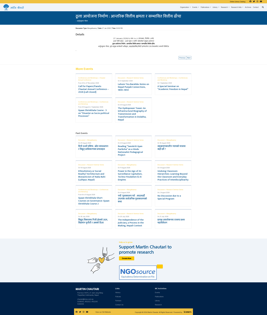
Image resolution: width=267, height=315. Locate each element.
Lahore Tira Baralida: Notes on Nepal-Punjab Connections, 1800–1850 (133, 87)
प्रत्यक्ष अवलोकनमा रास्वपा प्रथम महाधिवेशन (171, 221)
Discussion (122, 78)
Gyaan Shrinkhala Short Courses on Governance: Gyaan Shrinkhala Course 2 (93, 201)
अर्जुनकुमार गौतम (82, 21)
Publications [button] (205, 7)
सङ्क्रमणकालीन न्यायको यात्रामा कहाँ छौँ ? (171, 147)
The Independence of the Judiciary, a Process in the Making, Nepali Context (131, 223)
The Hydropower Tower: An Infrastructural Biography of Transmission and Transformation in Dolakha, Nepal (132, 114)
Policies (118, 297)
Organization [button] (184, 7)
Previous (182, 58)
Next (188, 58)
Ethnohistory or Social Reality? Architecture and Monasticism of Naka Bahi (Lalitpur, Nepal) (91, 175)
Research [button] (224, 7)
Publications (159, 297)
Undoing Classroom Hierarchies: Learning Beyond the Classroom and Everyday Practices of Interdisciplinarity (172, 175)
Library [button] (215, 7)
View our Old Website (103, 312)
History (117, 293)
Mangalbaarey (92, 140)
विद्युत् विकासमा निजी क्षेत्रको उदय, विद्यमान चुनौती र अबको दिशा (93, 221)
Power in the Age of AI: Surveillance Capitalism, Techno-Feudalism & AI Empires (130, 175)
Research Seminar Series (135, 78)
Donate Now (126, 258)
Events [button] (195, 7)
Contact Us (119, 305)
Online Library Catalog (237, 2)
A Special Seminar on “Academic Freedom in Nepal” (172, 87)
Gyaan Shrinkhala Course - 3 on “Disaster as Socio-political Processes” (93, 113)
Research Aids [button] (236, 7)
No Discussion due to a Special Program (169, 197)
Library (157, 301)
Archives (248, 7)
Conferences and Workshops (88, 78)
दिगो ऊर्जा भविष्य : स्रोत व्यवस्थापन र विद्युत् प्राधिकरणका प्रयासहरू (93, 147)
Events (157, 293)
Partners (118, 301)
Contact (256, 7)
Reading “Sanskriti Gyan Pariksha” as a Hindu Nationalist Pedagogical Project (130, 150)
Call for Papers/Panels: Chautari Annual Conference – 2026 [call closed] (93, 89)
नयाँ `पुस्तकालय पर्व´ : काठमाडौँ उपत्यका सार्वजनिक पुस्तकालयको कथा (132, 199)
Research (158, 305)
